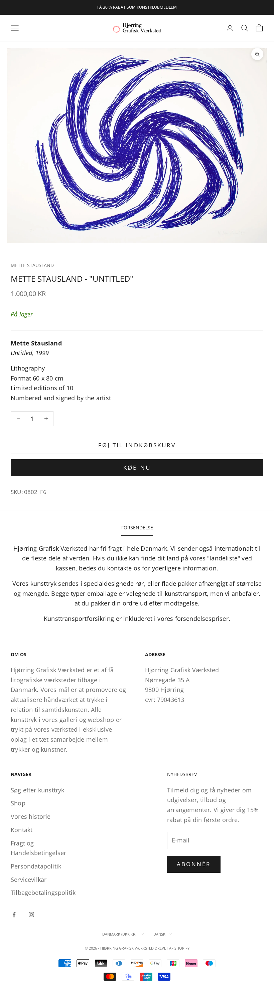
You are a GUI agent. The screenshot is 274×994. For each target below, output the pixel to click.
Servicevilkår (28, 880)
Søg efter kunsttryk (37, 790)
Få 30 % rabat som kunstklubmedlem (137, 7)
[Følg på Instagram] (31, 914)
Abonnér (194, 864)
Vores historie (31, 816)
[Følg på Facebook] (14, 914)
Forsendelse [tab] (137, 527)
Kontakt (21, 830)
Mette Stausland (32, 265)
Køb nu (136, 467)
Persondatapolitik (36, 866)
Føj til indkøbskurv (137, 445)
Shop (18, 803)
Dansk (159, 934)
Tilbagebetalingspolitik (43, 893)
